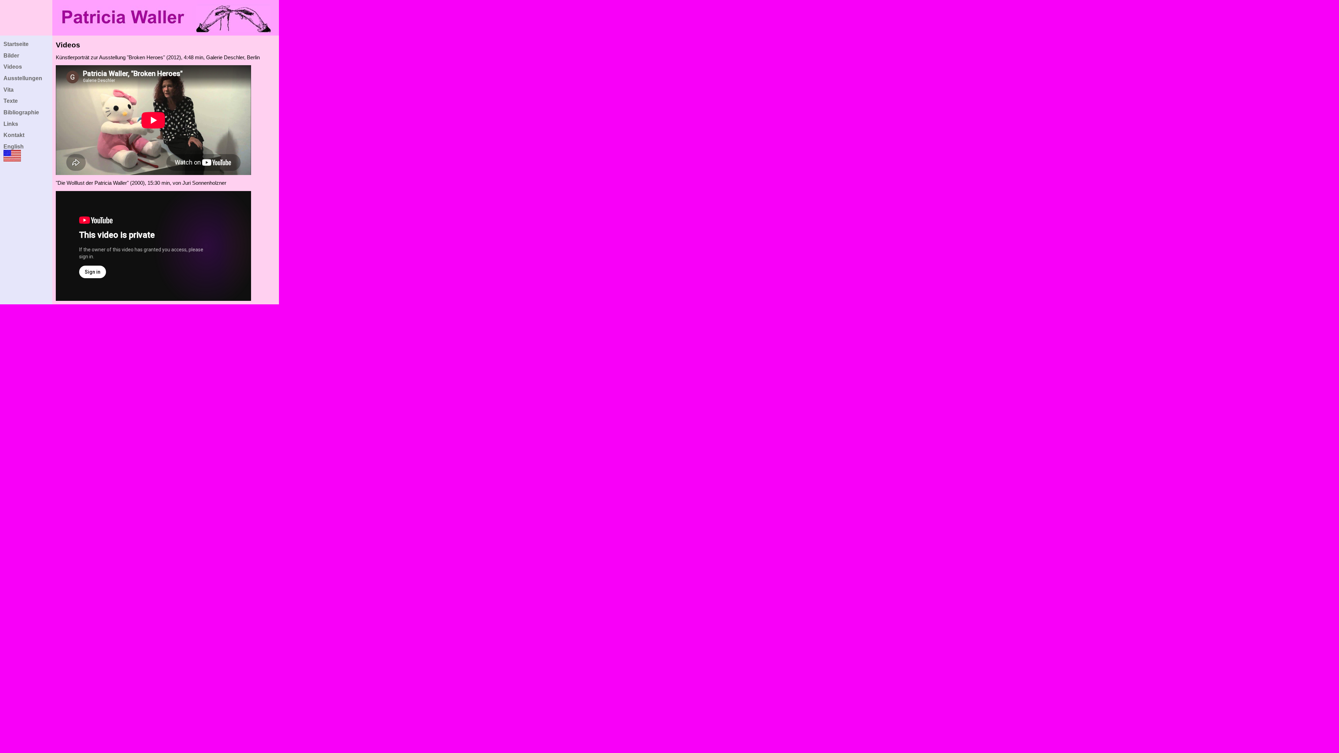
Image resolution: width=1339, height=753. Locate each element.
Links (10, 124)
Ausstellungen (22, 78)
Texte (10, 101)
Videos (12, 67)
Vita (8, 90)
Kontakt (13, 135)
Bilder (11, 56)
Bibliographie (21, 112)
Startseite (16, 44)
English (13, 147)
